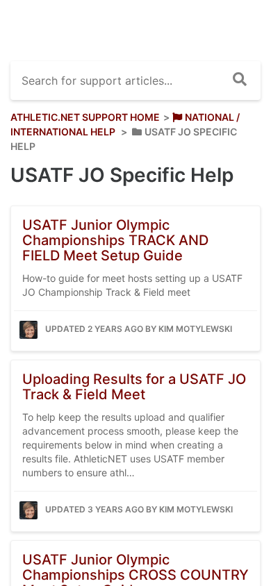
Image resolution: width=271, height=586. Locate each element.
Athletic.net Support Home (85, 117)
